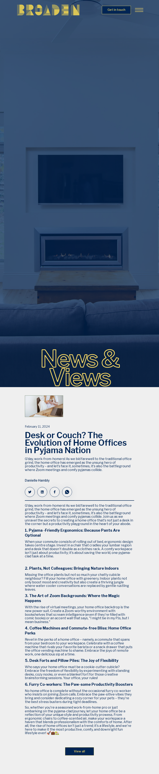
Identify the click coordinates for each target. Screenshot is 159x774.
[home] (48, 10)
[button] (138, 10)
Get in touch (116, 10)
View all (79, 751)
